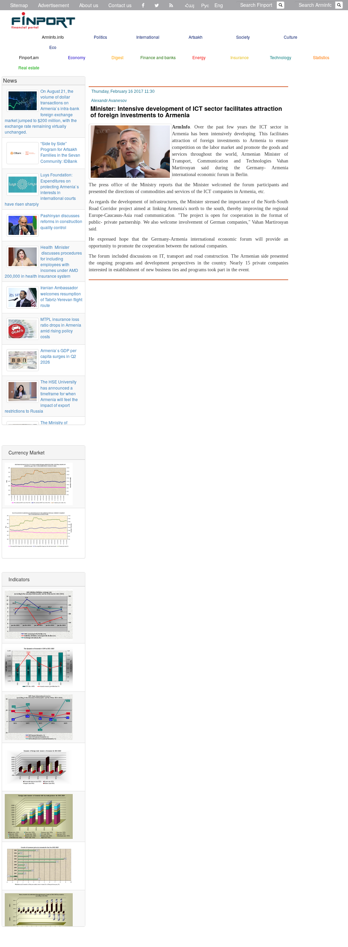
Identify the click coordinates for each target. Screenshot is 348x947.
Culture (290, 37)
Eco (52, 47)
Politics (100, 37)
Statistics (321, 57)
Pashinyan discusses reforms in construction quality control (61, 221)
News (10, 80)
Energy (199, 57)
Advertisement (53, 5)
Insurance (239, 57)
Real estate (28, 67)
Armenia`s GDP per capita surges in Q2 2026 (58, 356)
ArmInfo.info (53, 37)
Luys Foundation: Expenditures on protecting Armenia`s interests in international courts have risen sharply (42, 189)
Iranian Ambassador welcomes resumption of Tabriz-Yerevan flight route (61, 296)
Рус (205, 5)
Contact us (120, 5)
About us (88, 5)
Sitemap (19, 5)
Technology (280, 57)
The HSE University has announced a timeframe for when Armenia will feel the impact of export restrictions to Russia (41, 396)
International (147, 37)
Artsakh (196, 37)
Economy (76, 57)
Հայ (189, 5)
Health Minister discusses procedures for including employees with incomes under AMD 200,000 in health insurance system (43, 261)
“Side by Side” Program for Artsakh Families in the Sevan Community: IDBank (60, 151)
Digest (117, 57)
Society (243, 37)
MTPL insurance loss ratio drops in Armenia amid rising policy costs (60, 327)
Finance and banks (158, 57)
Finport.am (29, 57)
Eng (218, 5)
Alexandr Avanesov (109, 100)
